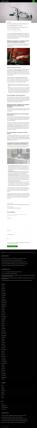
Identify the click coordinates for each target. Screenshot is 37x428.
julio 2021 (2, 351)
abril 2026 (3, 288)
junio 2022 (3, 340)
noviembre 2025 (3, 293)
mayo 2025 (3, 297)
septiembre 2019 (4, 377)
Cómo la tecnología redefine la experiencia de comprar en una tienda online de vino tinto (14, 263)
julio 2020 (2, 365)
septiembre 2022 (4, 335)
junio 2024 (3, 307)
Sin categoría (3, 390)
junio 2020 (3, 366)
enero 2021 (3, 358)
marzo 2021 (3, 354)
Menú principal (36, 1)
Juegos (2, 385)
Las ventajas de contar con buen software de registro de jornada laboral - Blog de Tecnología (15, 275)
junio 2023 (3, 323)
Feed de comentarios (4, 407)
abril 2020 (3, 368)
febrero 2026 (3, 290)
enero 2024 (3, 314)
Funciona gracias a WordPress (5, 426)
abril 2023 (3, 326)
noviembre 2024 (3, 302)
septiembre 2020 (4, 363)
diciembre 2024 (3, 300)
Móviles (2, 387)
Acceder (2, 403)
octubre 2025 (3, 295)
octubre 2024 (3, 304)
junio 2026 (3, 286)
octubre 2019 (3, 375)
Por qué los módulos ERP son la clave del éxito (14, 207)
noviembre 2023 (3, 316)
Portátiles (2, 388)
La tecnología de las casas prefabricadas (11, 273)
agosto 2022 (3, 337)
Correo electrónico (10, 234)
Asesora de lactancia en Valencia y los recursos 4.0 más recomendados (11, 260)
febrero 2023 (3, 328)
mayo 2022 (3, 342)
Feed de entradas (4, 405)
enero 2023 (3, 330)
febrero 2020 (3, 370)
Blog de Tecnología (5, 1)
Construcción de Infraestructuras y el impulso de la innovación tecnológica (18, 204)
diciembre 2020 (3, 359)
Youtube (2, 397)
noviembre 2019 (3, 373)
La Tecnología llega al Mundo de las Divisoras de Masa (13, 271)
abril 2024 (3, 311)
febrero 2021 (3, 356)
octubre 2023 (3, 318)
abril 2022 (3, 344)
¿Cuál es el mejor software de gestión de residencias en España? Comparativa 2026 (13, 258)
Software (2, 392)
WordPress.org (3, 409)
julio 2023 (2, 321)
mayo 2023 (3, 325)
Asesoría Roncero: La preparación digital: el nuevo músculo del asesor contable (13, 265)
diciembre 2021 (3, 349)
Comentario (9, 217)
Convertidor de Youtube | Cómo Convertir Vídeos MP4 (9, 280)
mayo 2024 (3, 309)
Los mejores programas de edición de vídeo (25, 280)
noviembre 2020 (3, 361)
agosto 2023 (3, 319)
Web (8, 238)
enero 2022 (3, 347)
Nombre (8, 230)
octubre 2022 (3, 333)
